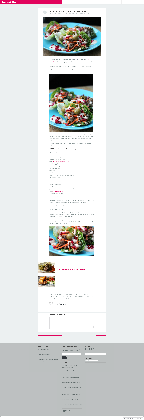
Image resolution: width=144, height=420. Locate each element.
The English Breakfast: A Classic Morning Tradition (72, 374)
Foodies (65, 362)
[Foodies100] (64, 411)
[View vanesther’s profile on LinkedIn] (93, 349)
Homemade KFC (100, 336)
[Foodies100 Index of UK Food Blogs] (66, 410)
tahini (60, 14)
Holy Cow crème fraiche (57, 191)
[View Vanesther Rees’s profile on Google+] (96, 349)
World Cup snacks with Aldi (44, 357)
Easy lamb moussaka (62, 283)
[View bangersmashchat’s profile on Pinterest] (91, 349)
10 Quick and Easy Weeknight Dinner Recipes (71, 390)
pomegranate (86, 13)
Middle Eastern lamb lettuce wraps (69, 11)
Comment (90, 327)
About (124, 2)
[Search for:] (95, 353)
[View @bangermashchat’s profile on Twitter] (87, 349)
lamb (73, 13)
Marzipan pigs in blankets (43, 349)
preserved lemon (54, 14)
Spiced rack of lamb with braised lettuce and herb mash (71, 269)
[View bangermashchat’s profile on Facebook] (85, 349)
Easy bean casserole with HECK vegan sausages (47, 352)
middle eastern (79, 13)
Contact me (131, 2)
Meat (62, 13)
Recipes (66, 13)
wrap (63, 14)
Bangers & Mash (9, 2)
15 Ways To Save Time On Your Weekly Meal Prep (71, 387)
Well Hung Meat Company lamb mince (60, 161)
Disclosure (139, 2)
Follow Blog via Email (70, 346)
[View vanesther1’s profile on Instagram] (89, 349)
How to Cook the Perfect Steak (68, 370)
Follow (64, 357)
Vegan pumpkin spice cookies (44, 354)
